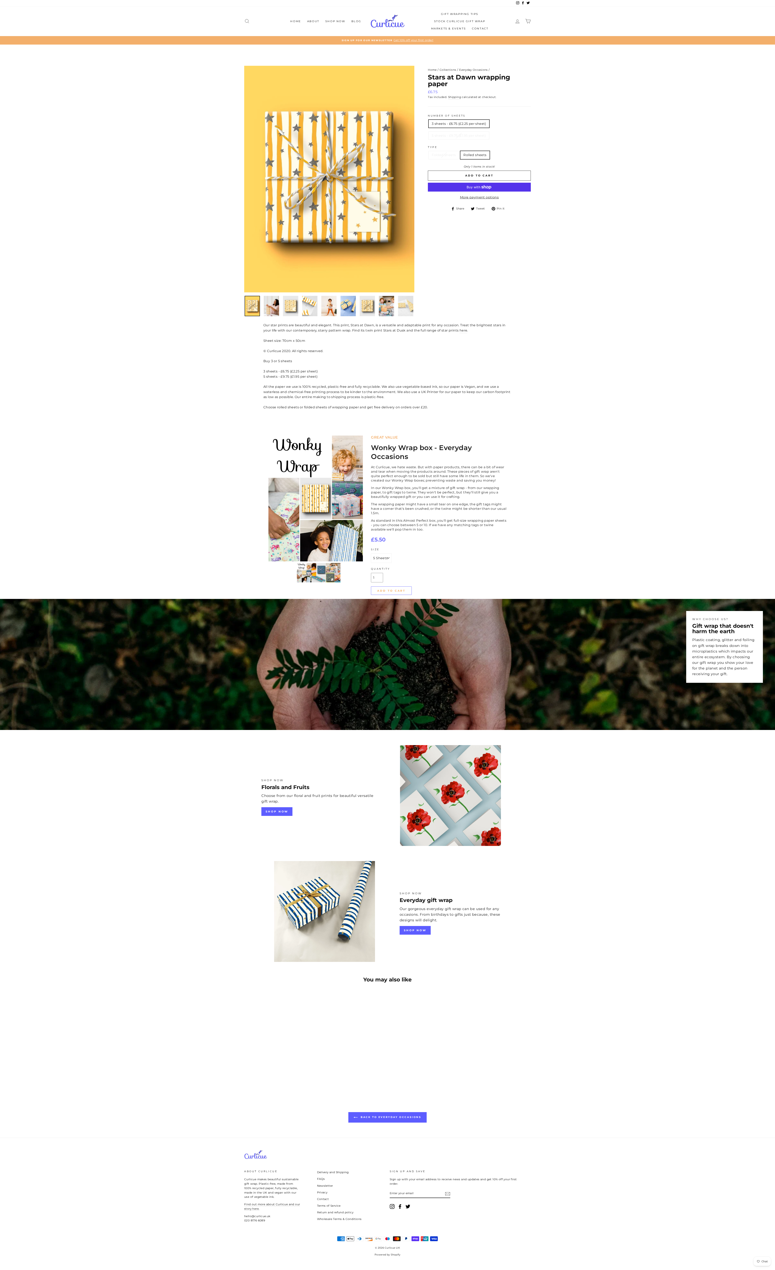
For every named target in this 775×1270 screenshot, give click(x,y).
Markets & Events (448, 28)
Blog (356, 21)
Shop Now (335, 21)
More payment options (479, 197)
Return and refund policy (335, 1212)
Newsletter (325, 1185)
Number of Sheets (446, 115)
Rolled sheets (474, 155)
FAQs (321, 1178)
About (313, 21)
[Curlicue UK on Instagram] (392, 1206)
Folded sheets (444, 155)
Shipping (454, 97)
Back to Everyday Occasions (390, 1117)
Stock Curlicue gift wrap (459, 21)
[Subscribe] (447, 1193)
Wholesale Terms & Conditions (339, 1219)
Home (295, 21)
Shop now (415, 930)
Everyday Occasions (473, 69)
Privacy (322, 1192)
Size (375, 549)
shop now (277, 811)
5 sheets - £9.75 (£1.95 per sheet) (459, 136)
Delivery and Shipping (333, 1172)
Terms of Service (329, 1205)
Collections (448, 69)
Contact (480, 28)
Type (432, 147)
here (463, 330)
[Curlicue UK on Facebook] (400, 1206)
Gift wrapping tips (459, 14)
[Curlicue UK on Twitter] (407, 1206)
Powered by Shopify (387, 1254)
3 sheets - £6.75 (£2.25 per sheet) (459, 124)
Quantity (380, 568)
